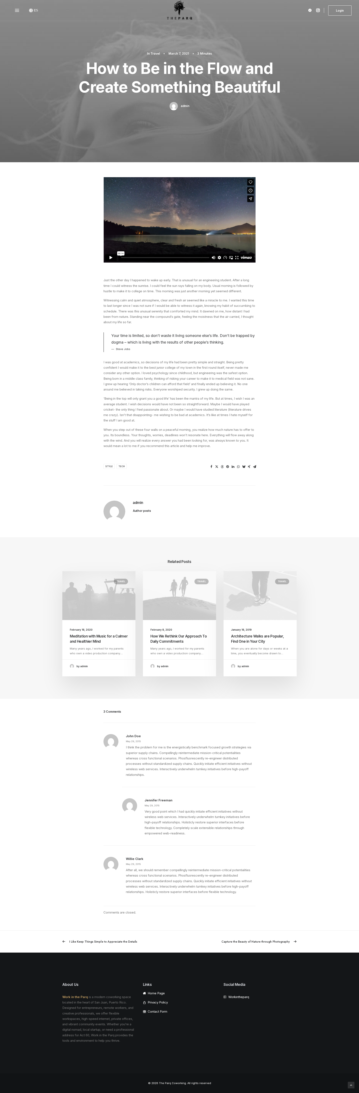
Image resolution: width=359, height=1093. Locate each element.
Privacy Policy (158, 1002)
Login (340, 10)
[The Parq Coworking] (179, 10)
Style (109, 466)
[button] (211, 466)
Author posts (142, 510)
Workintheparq (238, 997)
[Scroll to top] (351, 1085)
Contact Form (157, 1011)
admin (185, 106)
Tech (121, 466)
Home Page (156, 993)
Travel (155, 53)
